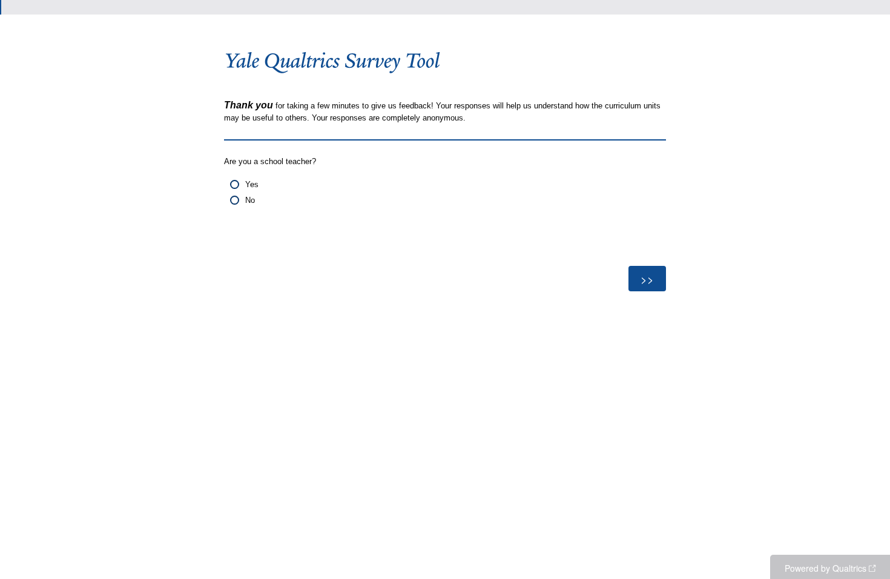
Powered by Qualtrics (825, 568)
